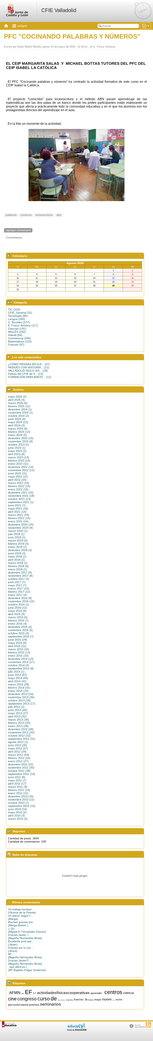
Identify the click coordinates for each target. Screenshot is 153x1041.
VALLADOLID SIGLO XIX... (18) (28, 370)
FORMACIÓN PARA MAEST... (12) (29, 377)
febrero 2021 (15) (19, 518)
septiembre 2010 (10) (21, 806)
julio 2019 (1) (16, 534)
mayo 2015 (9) (17, 642)
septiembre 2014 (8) (21, 668)
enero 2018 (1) (17, 569)
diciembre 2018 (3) (20, 550)
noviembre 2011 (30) (21, 767)
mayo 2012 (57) (18, 748)
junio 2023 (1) (17, 447)
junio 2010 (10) (17, 809)
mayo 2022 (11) (18, 476)
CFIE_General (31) (20, 312)
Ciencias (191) (17, 328)
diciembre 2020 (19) (20, 524)
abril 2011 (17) (17, 783)
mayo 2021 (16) (18, 508)
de (54, 998)
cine (12, 998)
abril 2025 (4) (16, 399)
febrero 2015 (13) (19, 652)
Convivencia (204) (19, 338)
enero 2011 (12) (18, 793)
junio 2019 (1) (17, 537)
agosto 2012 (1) (18, 742)
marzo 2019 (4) (17, 540)
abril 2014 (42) (17, 681)
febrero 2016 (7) (18, 620)
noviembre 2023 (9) (20, 441)
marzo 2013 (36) (18, 719)
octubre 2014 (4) (18, 665)
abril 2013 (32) (17, 716)
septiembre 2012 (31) (21, 738)
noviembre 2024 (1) (20, 412)
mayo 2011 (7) (17, 780)
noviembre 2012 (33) (21, 732)
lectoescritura (44, 214)
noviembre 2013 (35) (21, 697)
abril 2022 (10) (17, 479)
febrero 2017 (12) (19, 591)
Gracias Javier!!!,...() (25, 962)
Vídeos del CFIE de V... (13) (25, 373)
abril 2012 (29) (17, 751)
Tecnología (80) (18, 315)
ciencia (128, 993)
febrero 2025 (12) (19, 406)
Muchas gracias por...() (21, 923)
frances (78, 999)
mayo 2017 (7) (17, 585)
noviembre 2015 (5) (20, 630)
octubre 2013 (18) (19, 700)
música (113, 1000)
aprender (96, 993)
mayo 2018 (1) (17, 556)
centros (113, 992)
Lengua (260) (16, 319)
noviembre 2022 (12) (21, 470)
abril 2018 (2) (16, 559)
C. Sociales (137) (19, 322)
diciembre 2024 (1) (20, 409)
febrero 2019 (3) (18, 543)
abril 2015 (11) (17, 646)
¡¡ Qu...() (27, 930)
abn (59, 214)
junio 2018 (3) (17, 553)
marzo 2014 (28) (18, 684)
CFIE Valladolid (58, 10)
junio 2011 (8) (16, 777)
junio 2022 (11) (17, 473)
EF (28, 992)
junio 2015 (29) (17, 639)
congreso (27, 998)
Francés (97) (16, 344)
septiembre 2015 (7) (21, 636)
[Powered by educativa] (9, 1024)
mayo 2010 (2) (17, 812)
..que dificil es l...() (27, 968)
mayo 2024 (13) (18, 422)
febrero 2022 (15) (19, 486)
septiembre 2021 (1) (21, 502)
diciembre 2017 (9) (20, 572)
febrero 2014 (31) (19, 687)
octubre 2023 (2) (18, 444)
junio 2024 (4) (17, 419)
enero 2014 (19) (18, 690)
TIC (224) (14, 309)
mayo (97, 999)
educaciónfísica (61, 1000)
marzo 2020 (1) (17, 530)
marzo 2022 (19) (18, 483)
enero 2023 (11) (18, 463)
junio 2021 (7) (17, 505)
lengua (90, 1000)
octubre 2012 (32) (19, 735)
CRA (22, 993)
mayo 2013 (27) (18, 713)
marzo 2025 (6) (17, 403)
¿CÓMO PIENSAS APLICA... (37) (29, 364)
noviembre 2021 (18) (21, 495)
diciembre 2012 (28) (20, 729)
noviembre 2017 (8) (20, 575)
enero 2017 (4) (17, 594)
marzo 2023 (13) (18, 457)
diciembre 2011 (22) (20, 764)
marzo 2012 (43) (18, 754)
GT (34, 993)
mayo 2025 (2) (17, 396)
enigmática (69, 1000)
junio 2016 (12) (17, 607)
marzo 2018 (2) (17, 562)
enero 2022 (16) (18, 489)
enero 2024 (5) (17, 435)
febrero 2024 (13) (19, 431)
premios (34, 1004)
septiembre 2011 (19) (21, 774)
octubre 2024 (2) (18, 415)
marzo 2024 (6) (17, 428)
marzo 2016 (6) (17, 617)
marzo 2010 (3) (17, 818)
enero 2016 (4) (17, 623)
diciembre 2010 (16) (20, 796)
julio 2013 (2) (16, 706)
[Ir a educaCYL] (76, 1030)
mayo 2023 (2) (17, 451)
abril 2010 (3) (16, 815)
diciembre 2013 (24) (20, 694)
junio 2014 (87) (17, 674)
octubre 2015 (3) (18, 633)
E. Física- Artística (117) (23, 325)
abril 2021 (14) (17, 511)
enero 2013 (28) (18, 726)
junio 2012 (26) (17, 745)
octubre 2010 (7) (18, 802)
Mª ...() (25, 955)
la (86, 999)
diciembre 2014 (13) (20, 658)
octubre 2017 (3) (18, 578)
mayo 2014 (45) (18, 678)
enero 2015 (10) (18, 655)
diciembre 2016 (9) (20, 598)
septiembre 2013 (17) (21, 703)
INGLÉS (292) (17, 331)
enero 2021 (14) (18, 521)
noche (119, 999)
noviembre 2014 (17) (21, 662)
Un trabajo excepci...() (22, 911)
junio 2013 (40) (17, 710)
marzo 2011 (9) (17, 786)
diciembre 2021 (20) (20, 492)
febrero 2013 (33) (19, 722)
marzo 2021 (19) (18, 515)
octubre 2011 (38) (19, 770)
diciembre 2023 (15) (20, 438)
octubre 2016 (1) (18, 604)
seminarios (50, 1004)
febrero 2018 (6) (18, 566)
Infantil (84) (15, 335)
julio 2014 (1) (16, 671)
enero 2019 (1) (17, 546)
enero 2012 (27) (18, 761)
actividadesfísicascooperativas (63, 993)
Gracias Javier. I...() (25, 936)
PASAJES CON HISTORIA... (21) (28, 367)
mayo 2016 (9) (17, 610)
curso (43, 998)
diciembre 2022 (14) (20, 467)
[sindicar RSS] (148, 1024)
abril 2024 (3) (16, 425)
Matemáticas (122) (20, 341)
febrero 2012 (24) (19, 758)
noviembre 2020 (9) (20, 527)
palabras (11, 214)
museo (107, 999)
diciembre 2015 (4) (20, 626)
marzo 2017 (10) (18, 588)
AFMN (14, 992)
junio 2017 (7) (17, 582)
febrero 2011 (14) (19, 790)
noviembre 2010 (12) (21, 799)
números (26, 214)
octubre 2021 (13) (19, 499)
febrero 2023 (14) (19, 460)
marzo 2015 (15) (18, 649)
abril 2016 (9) (16, 614)
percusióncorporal (18, 1004)
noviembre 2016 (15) (21, 601)
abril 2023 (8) (16, 454)
